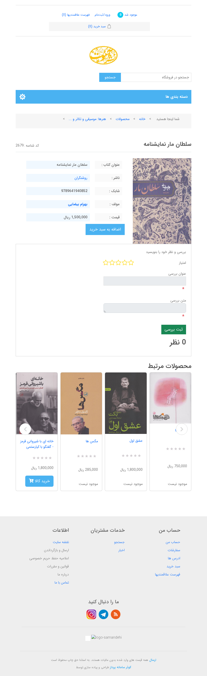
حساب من (173, 542)
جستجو (119, 542)
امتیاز (182, 263)
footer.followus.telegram (103, 614)
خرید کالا (42, 481)
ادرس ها (174, 558)
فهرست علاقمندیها (167, 574)
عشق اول (136, 441)
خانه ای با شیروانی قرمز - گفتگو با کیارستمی (37, 444)
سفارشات (174, 550)
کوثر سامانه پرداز (120, 667)
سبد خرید (173, 566)
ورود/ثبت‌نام (102, 14)
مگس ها (92, 441)
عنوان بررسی (177, 273)
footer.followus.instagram (91, 614)
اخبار (121, 550)
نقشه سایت (61, 542)
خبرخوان (115, 614)
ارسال (152, 660)
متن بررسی (178, 300)
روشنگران (80, 178)
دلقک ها (181, 430)
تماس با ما (62, 582)
